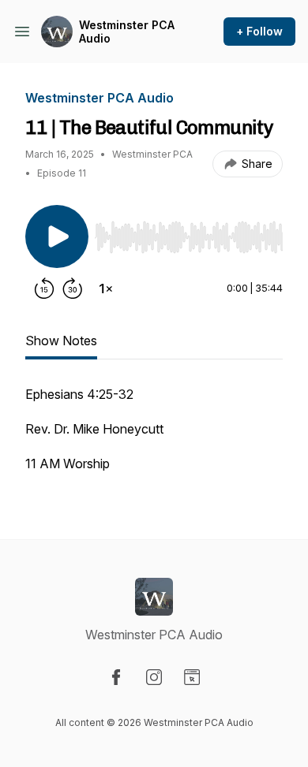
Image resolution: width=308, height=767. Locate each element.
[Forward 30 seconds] (73, 288)
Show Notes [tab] (61, 340)
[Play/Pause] (56, 236)
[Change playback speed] (106, 288)
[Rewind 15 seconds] (44, 288)
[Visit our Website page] (192, 677)
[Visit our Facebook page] (116, 677)
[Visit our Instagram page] (154, 677)
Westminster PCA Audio (127, 32)
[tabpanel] (154, 437)
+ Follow (259, 31)
